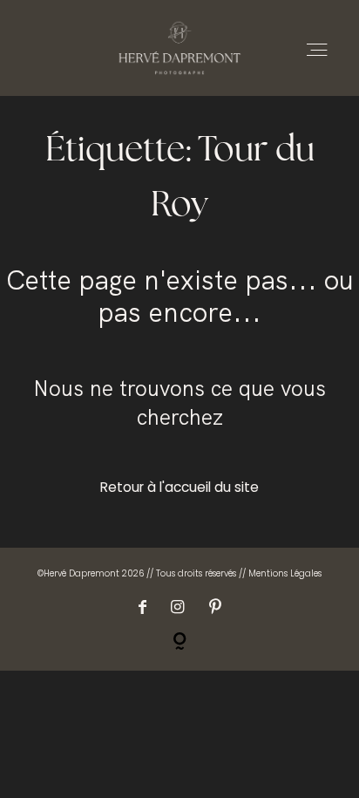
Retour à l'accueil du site (179, 487)
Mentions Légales (285, 573)
